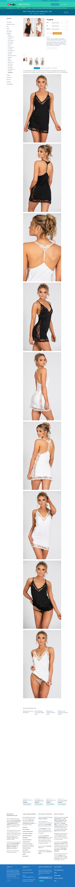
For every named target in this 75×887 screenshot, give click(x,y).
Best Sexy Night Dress (52, 41)
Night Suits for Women (12, 55)
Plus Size (34, 8)
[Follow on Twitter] (12, 878)
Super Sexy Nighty (56, 45)
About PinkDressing (58, 870)
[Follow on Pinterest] (65, 0)
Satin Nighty (10, 64)
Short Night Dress (11, 69)
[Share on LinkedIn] (56, 48)
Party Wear (64, 8)
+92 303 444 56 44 (45, 0)
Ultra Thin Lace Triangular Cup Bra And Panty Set (63, 801)
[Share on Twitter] (50, 48)
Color (48, 22)
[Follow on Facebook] (59, 0)
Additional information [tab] (46, 68)
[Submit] (29, 4)
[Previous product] (67, 12)
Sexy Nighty (10, 67)
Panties (29, 8)
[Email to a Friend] (52, 48)
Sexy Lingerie (10, 65)
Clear (67, 21)
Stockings (39, 8)
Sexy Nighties (43, 828)
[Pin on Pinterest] (54, 48)
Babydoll (9, 35)
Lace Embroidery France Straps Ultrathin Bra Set (39, 801)
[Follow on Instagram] (10, 878)
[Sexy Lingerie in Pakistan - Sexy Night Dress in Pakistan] (11, 4)
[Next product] (65, 12)
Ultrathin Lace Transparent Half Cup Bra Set (51, 801)
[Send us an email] (63, 0)
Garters (44, 8)
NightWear (23, 8)
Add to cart (57, 33)
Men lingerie (49, 8)
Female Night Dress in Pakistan (52, 43)
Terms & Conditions (58, 878)
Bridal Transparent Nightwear (62, 41)
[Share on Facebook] (48, 48)
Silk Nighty (10, 70)
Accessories (9, 8)
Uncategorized (10, 84)
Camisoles (10, 38)
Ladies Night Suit (11, 50)
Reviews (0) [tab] (54, 68)
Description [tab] (37, 68)
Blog (55, 880)
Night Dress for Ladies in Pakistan (56, 44)
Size (47, 25)
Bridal (18, 8)
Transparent (42, 13)
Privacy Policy (57, 875)
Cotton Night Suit (11, 40)
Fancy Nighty (10, 43)
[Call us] (64, 0)
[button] (55, 4)
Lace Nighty (10, 48)
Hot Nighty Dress (11, 47)
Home (31, 13)
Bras (14, 8)
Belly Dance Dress (57, 8)
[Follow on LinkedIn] (66, 0)
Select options (27, 804)
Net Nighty (10, 53)
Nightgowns (10, 57)
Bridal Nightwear (11, 36)
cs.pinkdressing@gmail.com (54, 0)
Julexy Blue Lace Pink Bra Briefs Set (28, 801)
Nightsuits (9, 60)
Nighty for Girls (10, 62)
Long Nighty (10, 52)
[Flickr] (67, 0)
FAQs (55, 872)
